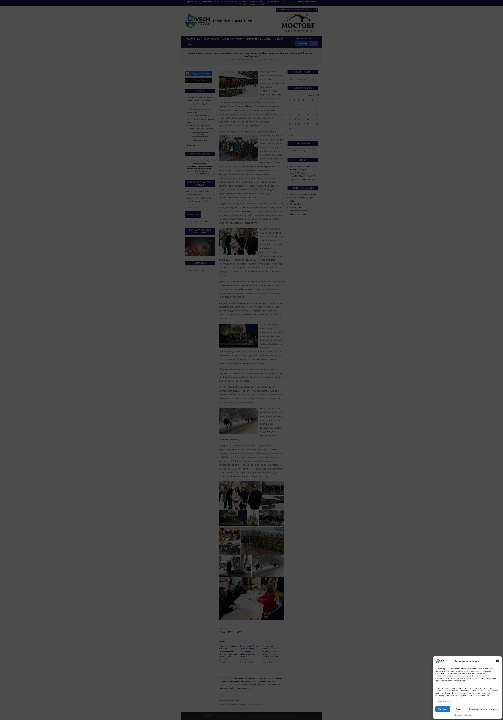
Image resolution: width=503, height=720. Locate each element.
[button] (497, 661)
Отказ (458, 709)
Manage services (444, 701)
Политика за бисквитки (464, 715)
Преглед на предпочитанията (483, 709)
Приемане (443, 709)
